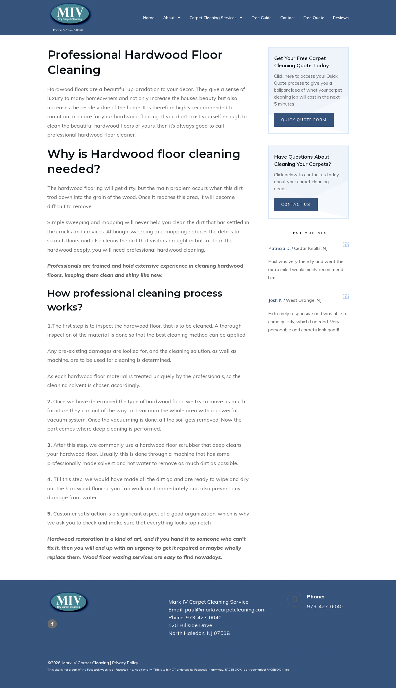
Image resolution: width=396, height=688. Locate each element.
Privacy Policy (125, 662)
